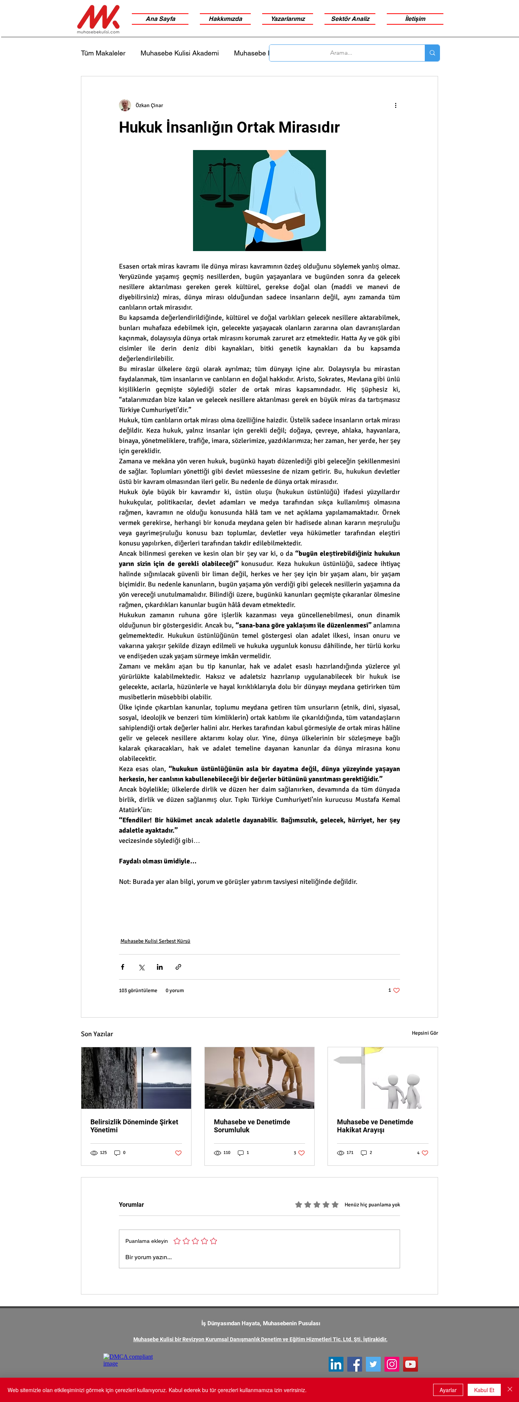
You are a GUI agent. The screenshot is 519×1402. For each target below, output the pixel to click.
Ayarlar (448, 1390)
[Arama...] (432, 53)
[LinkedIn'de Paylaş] (159, 966)
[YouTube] (410, 1364)
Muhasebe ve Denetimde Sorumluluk (252, 1126)
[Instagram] (392, 1364)
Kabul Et (484, 1390)
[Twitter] (373, 1364)
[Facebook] (354, 1364)
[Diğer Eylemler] (395, 105)
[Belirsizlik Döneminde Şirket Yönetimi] (136, 1078)
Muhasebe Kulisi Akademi (180, 53)
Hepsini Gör (425, 1033)
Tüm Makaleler (103, 53)
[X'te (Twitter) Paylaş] (141, 966)
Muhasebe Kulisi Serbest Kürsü (155, 941)
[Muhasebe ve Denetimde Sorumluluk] (260, 1078)
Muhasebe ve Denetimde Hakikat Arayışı (375, 1126)
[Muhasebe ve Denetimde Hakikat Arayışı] (383, 1078)
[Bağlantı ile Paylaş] (178, 966)
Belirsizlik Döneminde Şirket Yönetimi (134, 1126)
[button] (350, 19)
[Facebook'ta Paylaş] (122, 966)
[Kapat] (509, 1390)
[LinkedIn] (336, 1364)
